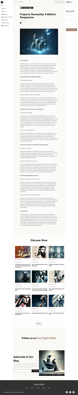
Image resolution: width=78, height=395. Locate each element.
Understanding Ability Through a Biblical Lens (42, 313)
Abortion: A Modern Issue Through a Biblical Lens (58, 314)
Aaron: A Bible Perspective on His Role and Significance (41, 265)
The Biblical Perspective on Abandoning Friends (58, 265)
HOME (21, 10)
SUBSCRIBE (35, 370)
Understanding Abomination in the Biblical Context (58, 289)
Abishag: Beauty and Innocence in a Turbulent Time (23, 314)
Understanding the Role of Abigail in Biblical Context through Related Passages (42, 289)
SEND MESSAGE (71, 29)
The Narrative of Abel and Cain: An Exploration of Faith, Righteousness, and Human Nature (24, 266)
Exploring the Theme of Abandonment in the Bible (25, 289)
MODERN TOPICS (27, 10)
